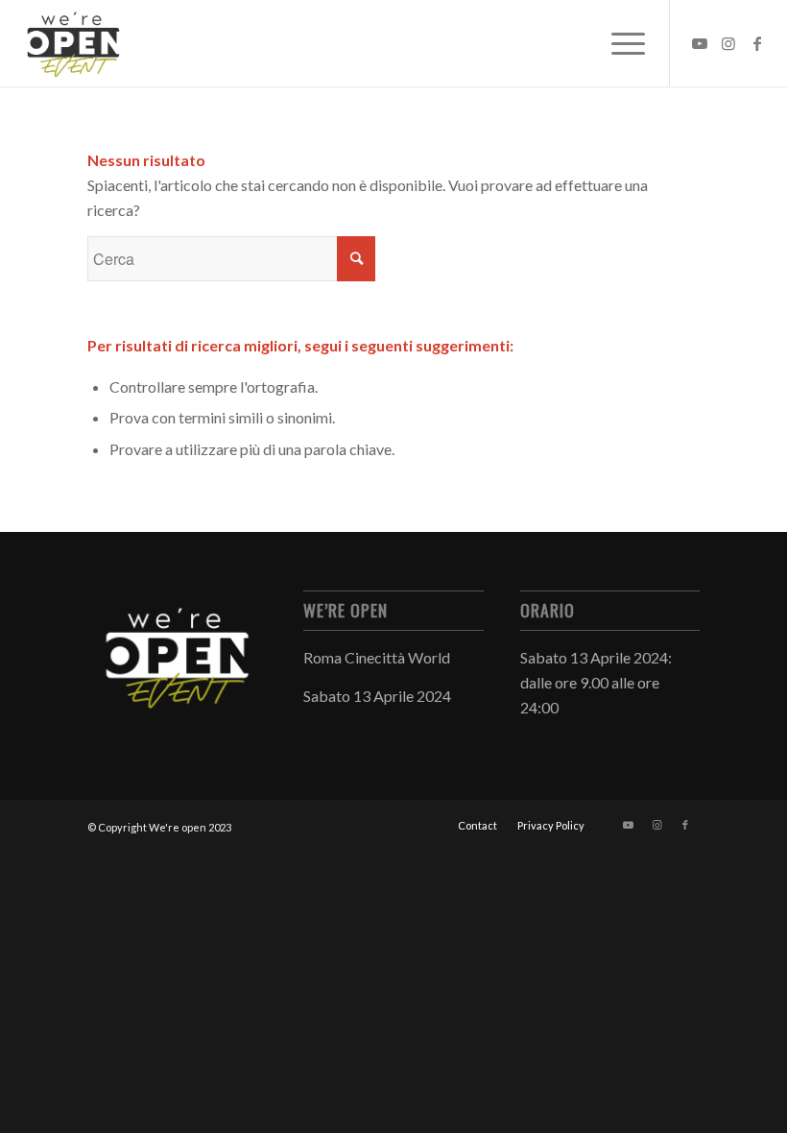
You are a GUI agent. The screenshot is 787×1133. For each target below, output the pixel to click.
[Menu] (618, 43)
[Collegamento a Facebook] (757, 43)
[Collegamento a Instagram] (728, 43)
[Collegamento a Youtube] (699, 43)
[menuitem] (477, 826)
